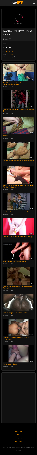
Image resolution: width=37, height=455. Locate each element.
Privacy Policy (18, 438)
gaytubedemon (9, 51)
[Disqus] (18, 397)
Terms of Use (18, 441)
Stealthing (10, 54)
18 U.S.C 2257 (18, 431)
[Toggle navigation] (3, 3)
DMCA (18, 434)
